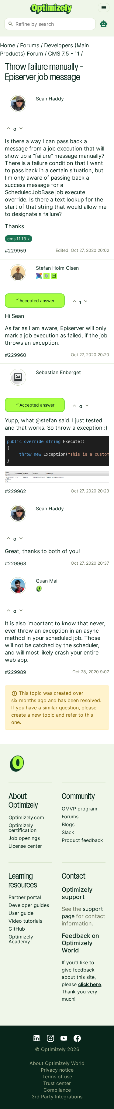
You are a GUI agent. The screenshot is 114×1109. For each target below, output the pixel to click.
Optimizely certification (22, 827)
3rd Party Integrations (57, 1097)
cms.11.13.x (18, 238)
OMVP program (79, 809)
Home (7, 45)
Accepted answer (34, 300)
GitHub (17, 929)
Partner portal (25, 897)
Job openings (24, 838)
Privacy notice (57, 1070)
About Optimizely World (57, 1063)
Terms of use (57, 1076)
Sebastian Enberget (58, 372)
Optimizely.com (26, 817)
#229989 (15, 672)
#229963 (15, 563)
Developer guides (29, 905)
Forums (29, 45)
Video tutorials (25, 921)
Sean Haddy (50, 99)
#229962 (15, 491)
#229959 (15, 251)
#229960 (15, 355)
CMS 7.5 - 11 (63, 53)
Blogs (68, 824)
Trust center (57, 1083)
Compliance (57, 1090)
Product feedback (82, 840)
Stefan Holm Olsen (57, 268)
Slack (68, 832)
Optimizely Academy (21, 939)
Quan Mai (46, 581)
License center (25, 846)
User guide (21, 913)
